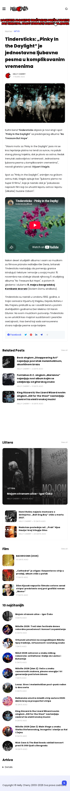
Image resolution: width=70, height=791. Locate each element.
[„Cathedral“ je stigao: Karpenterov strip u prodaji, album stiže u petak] (8, 575)
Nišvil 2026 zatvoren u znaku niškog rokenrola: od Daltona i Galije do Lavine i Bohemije (38, 656)
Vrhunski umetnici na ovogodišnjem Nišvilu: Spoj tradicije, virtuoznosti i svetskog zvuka (40, 641)
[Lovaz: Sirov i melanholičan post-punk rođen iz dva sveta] (7, 688)
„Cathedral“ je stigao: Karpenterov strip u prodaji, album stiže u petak (40, 572)
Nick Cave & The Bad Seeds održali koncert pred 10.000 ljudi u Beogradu (39, 744)
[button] (47, 334)
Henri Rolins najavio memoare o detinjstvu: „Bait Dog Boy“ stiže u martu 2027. (41, 514)
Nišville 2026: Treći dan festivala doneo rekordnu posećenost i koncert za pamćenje (40, 628)
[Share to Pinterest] (31, 335)
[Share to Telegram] (41, 335)
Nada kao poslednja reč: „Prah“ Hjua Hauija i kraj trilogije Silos (39, 529)
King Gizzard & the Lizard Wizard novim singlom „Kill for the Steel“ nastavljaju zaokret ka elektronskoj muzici (41, 396)
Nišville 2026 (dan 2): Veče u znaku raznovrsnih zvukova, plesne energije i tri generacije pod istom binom (38, 671)
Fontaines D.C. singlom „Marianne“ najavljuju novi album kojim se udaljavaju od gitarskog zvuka (38, 378)
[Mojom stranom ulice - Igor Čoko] (35, 476)
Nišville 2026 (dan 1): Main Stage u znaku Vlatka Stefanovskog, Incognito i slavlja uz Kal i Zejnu (41, 729)
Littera (11, 488)
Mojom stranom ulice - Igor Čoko (29, 494)
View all (64, 350)
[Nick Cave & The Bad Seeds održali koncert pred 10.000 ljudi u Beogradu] (7, 746)
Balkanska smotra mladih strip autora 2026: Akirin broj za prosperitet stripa (40, 699)
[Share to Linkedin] (36, 335)
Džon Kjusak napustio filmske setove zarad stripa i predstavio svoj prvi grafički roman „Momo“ (40, 588)
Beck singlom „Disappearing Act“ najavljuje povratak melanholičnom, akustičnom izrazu (39, 361)
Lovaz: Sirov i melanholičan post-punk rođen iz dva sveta (40, 686)
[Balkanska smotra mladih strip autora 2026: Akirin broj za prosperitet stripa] (7, 701)
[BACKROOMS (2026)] (8, 560)
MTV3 (17, 31)
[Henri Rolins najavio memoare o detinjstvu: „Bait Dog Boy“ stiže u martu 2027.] (11, 516)
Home (8, 31)
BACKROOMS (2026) (27, 556)
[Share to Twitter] (26, 335)
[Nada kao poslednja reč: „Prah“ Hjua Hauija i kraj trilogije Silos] (11, 532)
